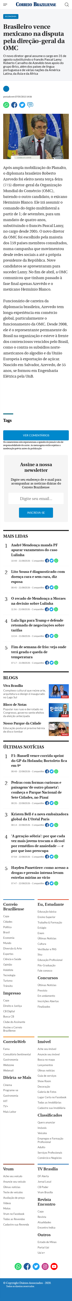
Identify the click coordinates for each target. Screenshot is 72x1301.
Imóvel (44, 1041)
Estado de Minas (47, 1242)
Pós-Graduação (46, 965)
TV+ (5, 1106)
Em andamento (46, 995)
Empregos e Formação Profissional (50, 1140)
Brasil (6, 932)
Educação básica (47, 911)
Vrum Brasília (45, 1192)
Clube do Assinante (14, 1022)
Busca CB (8, 1016)
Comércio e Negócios (50, 1157)
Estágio (42, 927)
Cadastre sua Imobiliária (51, 1108)
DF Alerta (43, 1176)
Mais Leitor (9, 1111)
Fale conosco (45, 970)
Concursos (48, 978)
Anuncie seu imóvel (49, 1054)
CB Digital (9, 1011)
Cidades (7, 921)
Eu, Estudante (51, 904)
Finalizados (44, 1006)
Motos (7, 1208)
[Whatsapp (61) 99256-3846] (18, 1267)
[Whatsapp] (6, 106)
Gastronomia (10, 1059)
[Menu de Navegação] (5, 5)
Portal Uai (43, 1247)
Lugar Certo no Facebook (52, 1097)
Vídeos (7, 1203)
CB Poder (43, 1187)
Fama (6, 1049)
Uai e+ (41, 1252)
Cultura (42, 943)
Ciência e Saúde (12, 959)
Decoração (44, 1086)
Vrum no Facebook (13, 1213)
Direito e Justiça (12, 1005)
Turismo (7, 980)
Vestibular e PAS (47, 949)
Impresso (12, 993)
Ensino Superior (46, 917)
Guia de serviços (47, 1075)
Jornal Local (44, 1181)
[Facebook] (14, 106)
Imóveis (42, 1127)
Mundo (7, 943)
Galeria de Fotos (47, 1091)
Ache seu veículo (12, 1176)
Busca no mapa (46, 1059)
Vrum (8, 1169)
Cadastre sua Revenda (16, 1224)
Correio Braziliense (13, 906)
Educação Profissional (50, 960)
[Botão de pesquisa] (67, 5)
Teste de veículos (13, 1192)
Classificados (50, 1115)
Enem (41, 933)
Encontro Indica (46, 1227)
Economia (8, 937)
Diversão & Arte (12, 948)
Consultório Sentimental (17, 1054)
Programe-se (10, 1090)
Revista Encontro (46, 1202)
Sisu (40, 954)
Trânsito (8, 985)
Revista (42, 1216)
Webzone (8, 1065)
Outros (44, 1235)
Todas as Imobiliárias (49, 1102)
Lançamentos (45, 1065)
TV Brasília (48, 1169)
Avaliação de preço (14, 1197)
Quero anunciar (46, 1122)
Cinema (7, 1085)
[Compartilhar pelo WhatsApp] (56, 562)
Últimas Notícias (47, 938)
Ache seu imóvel (47, 1049)
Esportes (8, 953)
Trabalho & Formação (50, 922)
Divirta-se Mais (17, 1077)
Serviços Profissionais (50, 1152)
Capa (6, 916)
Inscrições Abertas (48, 1001)
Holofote (8, 970)
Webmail (8, 1070)
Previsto (42, 990)
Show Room (44, 1081)
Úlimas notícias (46, 1070)
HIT (5, 1101)
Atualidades (44, 1222)
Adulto (41, 1147)
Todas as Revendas (14, 1219)
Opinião (7, 964)
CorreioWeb (14, 1041)
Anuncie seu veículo (14, 1181)
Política (7, 927)
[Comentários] (30, 106)
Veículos (42, 1133)
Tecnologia (9, 975)
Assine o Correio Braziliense (12, 1029)
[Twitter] (22, 106)
